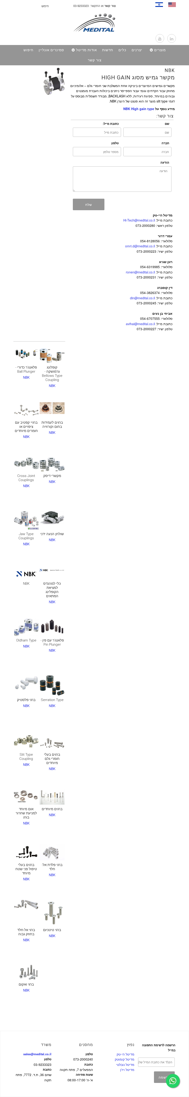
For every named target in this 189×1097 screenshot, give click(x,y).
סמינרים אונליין (51, 50)
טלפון (115, 143)
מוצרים (160, 50)
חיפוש (28, 50)
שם (167, 123)
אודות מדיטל (86, 50)
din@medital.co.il (142, 298)
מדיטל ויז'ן (127, 1069)
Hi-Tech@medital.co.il (139, 220)
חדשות (107, 50)
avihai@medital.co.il (140, 323)
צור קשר (94, 60)
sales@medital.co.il (37, 1054)
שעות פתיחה (84, 1074)
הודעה (164, 162)
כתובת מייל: (111, 123)
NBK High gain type (138, 108)
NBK (170, 70)
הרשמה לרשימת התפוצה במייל (158, 1047)
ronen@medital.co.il (140, 272)
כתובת (47, 1069)
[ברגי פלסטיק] (26, 683)
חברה (165, 143)
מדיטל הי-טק (125, 1054)
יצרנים (137, 50)
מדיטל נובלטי (125, 1064)
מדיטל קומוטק (124, 1059)
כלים (122, 50)
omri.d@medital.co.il (140, 246)
